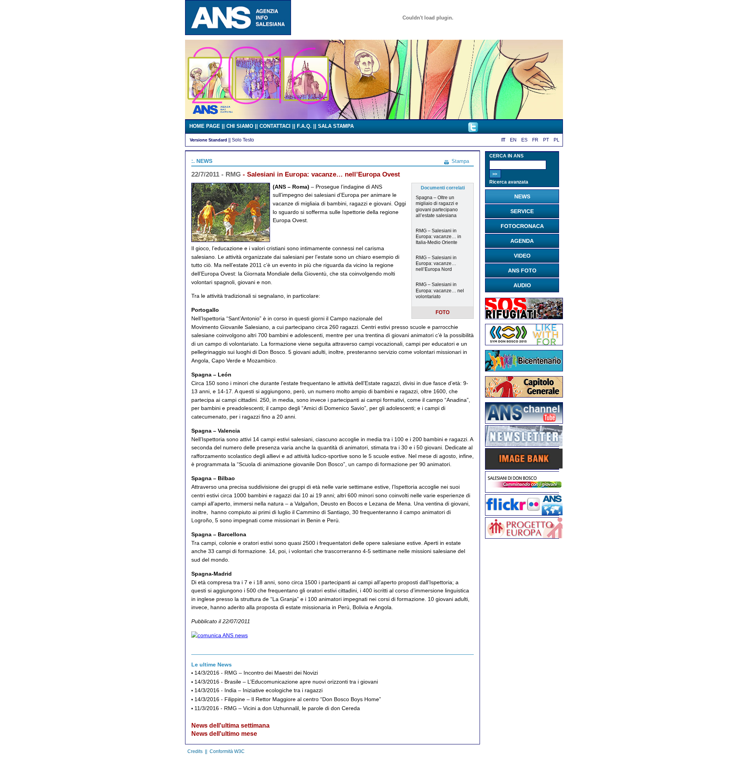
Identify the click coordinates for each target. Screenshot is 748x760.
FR (535, 140)
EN (513, 140)
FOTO (443, 312)
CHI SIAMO (239, 126)
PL (556, 140)
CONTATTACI (275, 126)
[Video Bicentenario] (374, 117)
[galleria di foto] (524, 513)
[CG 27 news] (524, 395)
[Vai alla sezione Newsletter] (524, 444)
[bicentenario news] (524, 343)
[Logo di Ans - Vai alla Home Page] (238, 33)
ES (524, 140)
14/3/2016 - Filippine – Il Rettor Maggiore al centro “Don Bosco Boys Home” (287, 699)
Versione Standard (208, 140)
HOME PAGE (204, 126)
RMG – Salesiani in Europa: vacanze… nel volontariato (440, 290)
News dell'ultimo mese (224, 733)
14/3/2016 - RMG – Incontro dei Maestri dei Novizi (256, 673)
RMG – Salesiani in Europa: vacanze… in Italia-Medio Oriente (438, 236)
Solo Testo (243, 139)
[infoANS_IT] (473, 130)
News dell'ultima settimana (230, 725)
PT (546, 140)
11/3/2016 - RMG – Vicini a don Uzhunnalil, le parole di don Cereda (277, 708)
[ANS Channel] (524, 422)
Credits (195, 751)
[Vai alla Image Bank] (524, 467)
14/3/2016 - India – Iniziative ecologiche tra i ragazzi (258, 690)
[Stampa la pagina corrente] (446, 161)
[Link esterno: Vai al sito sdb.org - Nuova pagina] (524, 490)
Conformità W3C (227, 751)
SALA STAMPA (336, 126)
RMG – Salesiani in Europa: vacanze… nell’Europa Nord (436, 263)
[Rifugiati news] (524, 317)
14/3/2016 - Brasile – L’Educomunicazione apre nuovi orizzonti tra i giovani (286, 682)
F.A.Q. (304, 126)
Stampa (460, 161)
